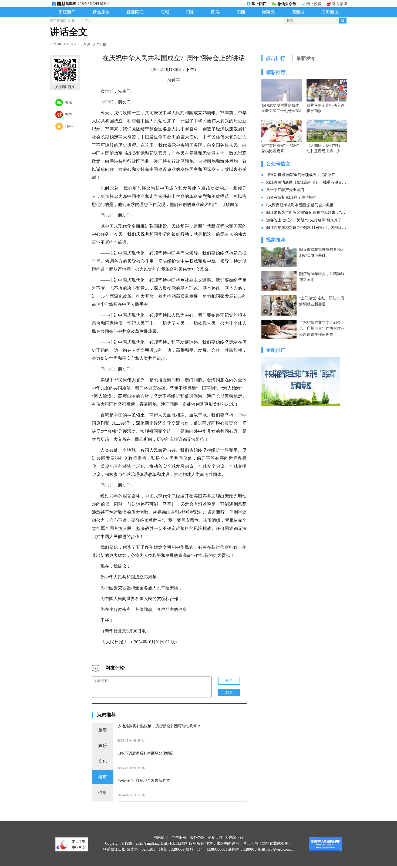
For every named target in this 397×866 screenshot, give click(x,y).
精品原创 (101, 12)
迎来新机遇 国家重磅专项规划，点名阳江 (300, 175)
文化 (102, 761)
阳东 (190, 12)
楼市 (102, 776)
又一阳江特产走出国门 (285, 190)
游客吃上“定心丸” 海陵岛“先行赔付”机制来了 (304, 220)
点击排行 (275, 58)
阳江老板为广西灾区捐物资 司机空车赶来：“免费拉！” (312, 213)
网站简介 (161, 837)
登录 (229, 680)
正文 (88, 21)
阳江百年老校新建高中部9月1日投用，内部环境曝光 (309, 228)
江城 (164, 12)
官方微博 (339, 4)
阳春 (215, 12)
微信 (67, 102)
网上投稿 (313, 4)
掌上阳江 (259, 4)
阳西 (241, 12)
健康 (102, 792)
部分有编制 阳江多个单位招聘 (291, 197)
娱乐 (102, 745)
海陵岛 (268, 12)
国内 (75, 21)
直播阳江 (135, 12)
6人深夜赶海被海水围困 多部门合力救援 (300, 205)
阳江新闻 (67, 12)
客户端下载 (234, 837)
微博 (67, 114)
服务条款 (197, 837)
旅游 (102, 730)
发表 (229, 692)
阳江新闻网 (58, 21)
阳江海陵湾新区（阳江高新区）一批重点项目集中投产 (311, 182)
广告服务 (179, 837)
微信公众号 (286, 4)
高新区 (298, 12)
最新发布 (306, 58)
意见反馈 (215, 837)
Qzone (68, 126)
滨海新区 (330, 12)
